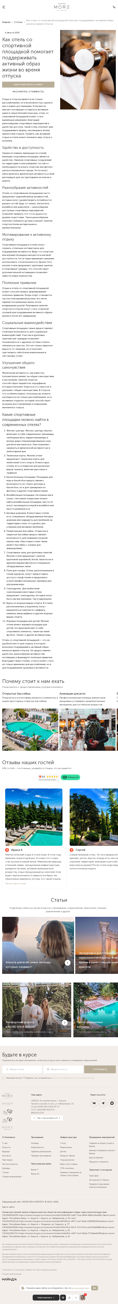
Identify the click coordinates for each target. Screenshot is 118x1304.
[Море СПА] (15, 1120)
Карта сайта (8, 1207)
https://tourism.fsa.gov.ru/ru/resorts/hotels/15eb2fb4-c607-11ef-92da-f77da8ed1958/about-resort (67, 1233)
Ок (94, 1288)
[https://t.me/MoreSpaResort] (103, 1103)
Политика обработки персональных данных (74, 1078)
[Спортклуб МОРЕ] (15, 1128)
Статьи (18, 22)
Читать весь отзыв (15, 883)
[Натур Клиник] (15, 1112)
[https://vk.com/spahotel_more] (94, 1103)
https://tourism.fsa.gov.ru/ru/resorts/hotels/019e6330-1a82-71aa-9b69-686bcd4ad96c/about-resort (67, 1215)
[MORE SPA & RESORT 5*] (62, 7)
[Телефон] (114, 7)
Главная (6, 22)
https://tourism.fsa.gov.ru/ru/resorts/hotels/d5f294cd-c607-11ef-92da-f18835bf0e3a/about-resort (66, 1221)
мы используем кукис (80, 1288)
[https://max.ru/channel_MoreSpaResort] (112, 1103)
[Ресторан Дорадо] (15, 1104)
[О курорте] (4, 7)
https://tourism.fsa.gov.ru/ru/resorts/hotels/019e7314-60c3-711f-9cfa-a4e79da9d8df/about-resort (66, 1227)
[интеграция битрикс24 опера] (9, 1279)
